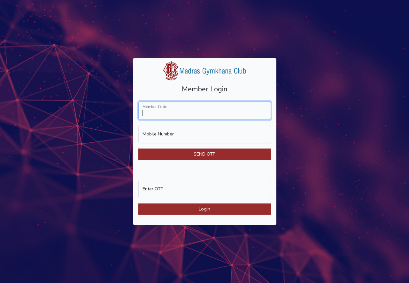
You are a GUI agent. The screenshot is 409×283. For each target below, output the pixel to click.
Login (204, 209)
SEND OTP (205, 154)
